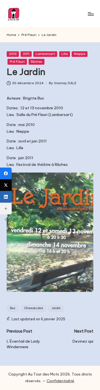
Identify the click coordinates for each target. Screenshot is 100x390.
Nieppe (79, 54)
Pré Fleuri (17, 62)
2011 (26, 54)
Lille (64, 54)
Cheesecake (33, 308)
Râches (36, 62)
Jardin (56, 308)
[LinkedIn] (6, 197)
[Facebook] (6, 173)
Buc (13, 308)
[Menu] (90, 13)
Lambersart (45, 54)
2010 (13, 54)
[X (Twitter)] (6, 185)
